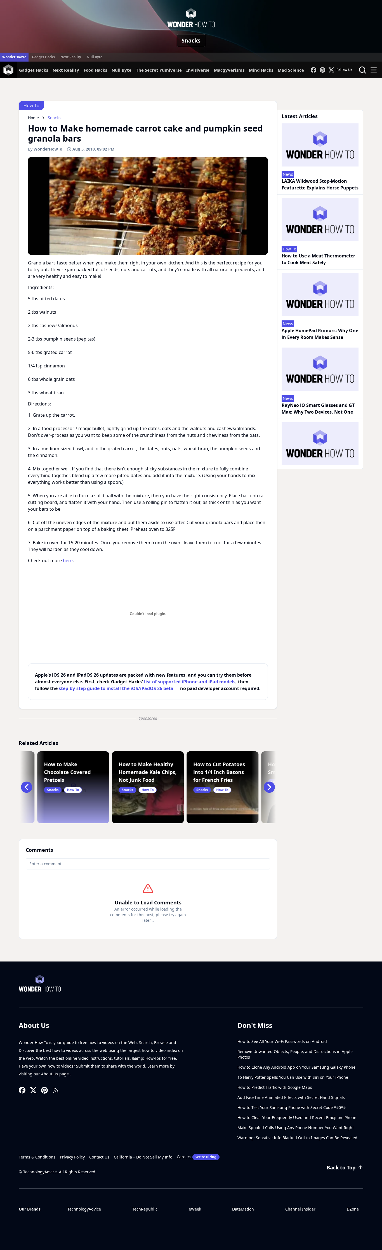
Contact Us (99, 1157)
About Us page (55, 1074)
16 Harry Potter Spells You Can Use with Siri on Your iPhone (292, 1077)
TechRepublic (144, 1209)
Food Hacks (95, 70)
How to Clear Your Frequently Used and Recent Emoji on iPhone (296, 1117)
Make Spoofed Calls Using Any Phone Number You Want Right (295, 1127)
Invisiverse (197, 70)
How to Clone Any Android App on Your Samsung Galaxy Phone (296, 1067)
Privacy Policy (72, 1157)
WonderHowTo (14, 57)
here (68, 560)
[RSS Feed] (55, 1090)
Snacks (191, 40)
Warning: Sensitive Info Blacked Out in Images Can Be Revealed (297, 1137)
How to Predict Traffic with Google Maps (274, 1087)
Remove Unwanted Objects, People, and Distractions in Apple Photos (295, 1054)
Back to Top (341, 1167)
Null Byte (94, 57)
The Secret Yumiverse (159, 70)
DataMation (243, 1209)
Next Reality (70, 57)
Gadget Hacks (43, 57)
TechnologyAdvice (84, 1209)
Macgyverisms (229, 70)
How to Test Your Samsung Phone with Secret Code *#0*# (291, 1107)
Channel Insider (300, 1209)
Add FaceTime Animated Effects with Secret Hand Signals (291, 1097)
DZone (353, 1209)
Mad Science (291, 70)
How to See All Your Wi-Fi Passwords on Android (282, 1041)
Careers (196, 1156)
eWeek (195, 1209)
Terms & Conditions (37, 1157)
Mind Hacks (261, 70)
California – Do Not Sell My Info (143, 1157)
